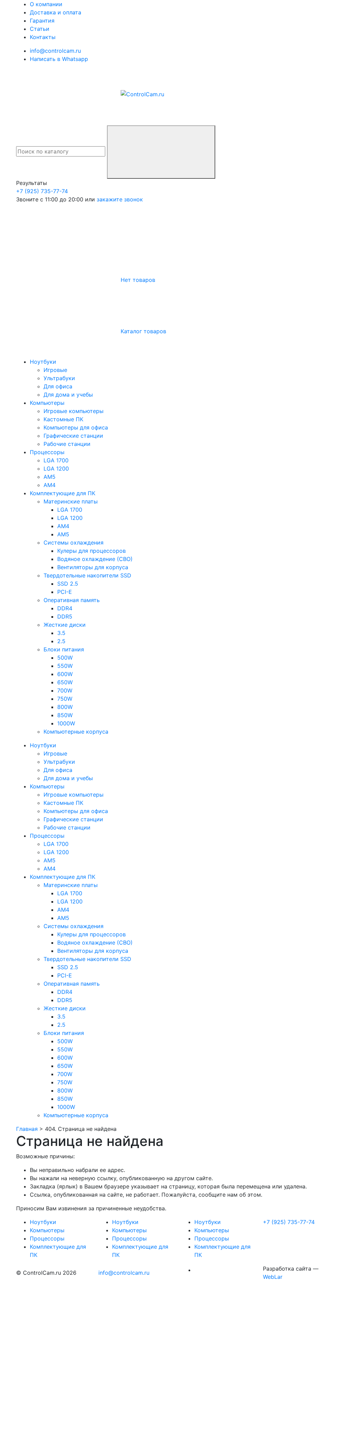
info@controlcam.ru (123, 1272)
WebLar (272, 1276)
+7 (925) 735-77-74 (42, 191)
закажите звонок (120, 199)
